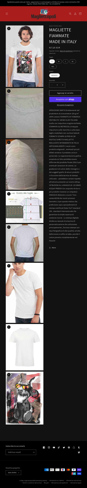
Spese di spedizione (66, 51)
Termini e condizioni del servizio (32, 483)
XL (73, 61)
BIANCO (54, 75)
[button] (6, 13)
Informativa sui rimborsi (56, 480)
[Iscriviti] (33, 452)
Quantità (52, 80)
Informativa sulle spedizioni (59, 483)
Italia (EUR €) (12, 473)
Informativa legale (75, 483)
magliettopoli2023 (29, 480)
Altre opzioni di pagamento (65, 105)
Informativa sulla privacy (73, 480)
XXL (53, 67)
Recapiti (46, 483)
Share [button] (54, 248)
